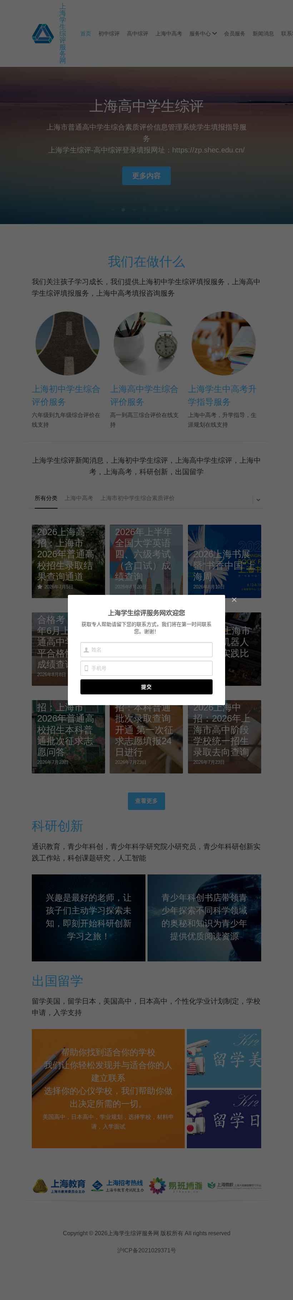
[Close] (234, 600)
